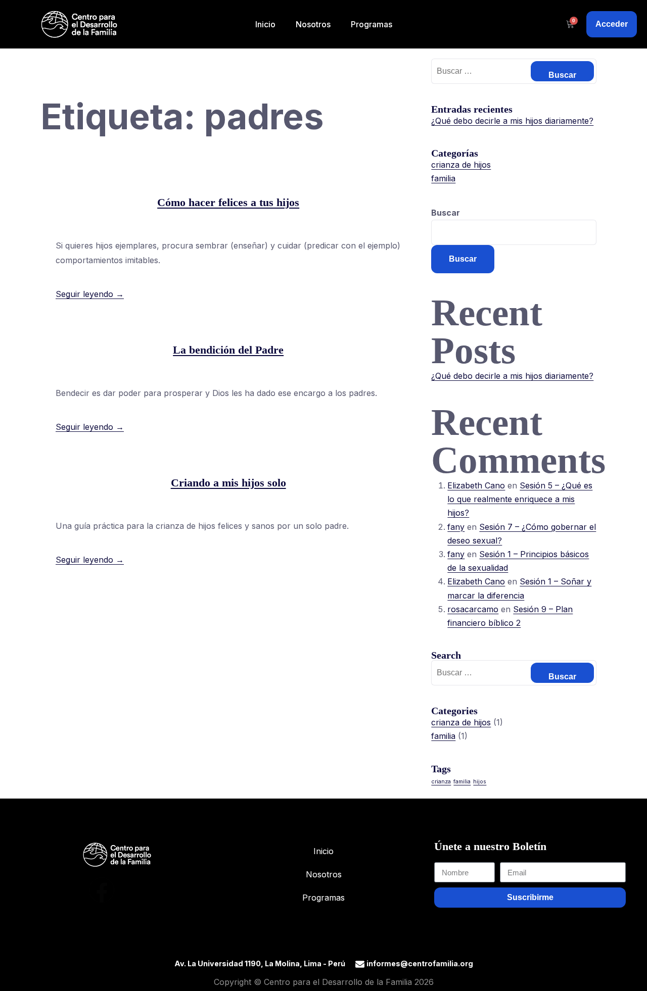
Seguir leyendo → (90, 294)
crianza (441, 781)
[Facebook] (101, 890)
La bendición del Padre (228, 349)
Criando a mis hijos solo (228, 482)
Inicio (265, 24)
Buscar (445, 213)
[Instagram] (132, 890)
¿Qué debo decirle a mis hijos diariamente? (512, 121)
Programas (371, 24)
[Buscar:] (513, 71)
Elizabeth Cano (476, 485)
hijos (479, 781)
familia (443, 178)
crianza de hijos (461, 165)
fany (456, 527)
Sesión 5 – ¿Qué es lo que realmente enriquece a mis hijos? (519, 499)
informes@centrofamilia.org (419, 963)
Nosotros (313, 24)
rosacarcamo (472, 609)
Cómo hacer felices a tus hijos (228, 202)
